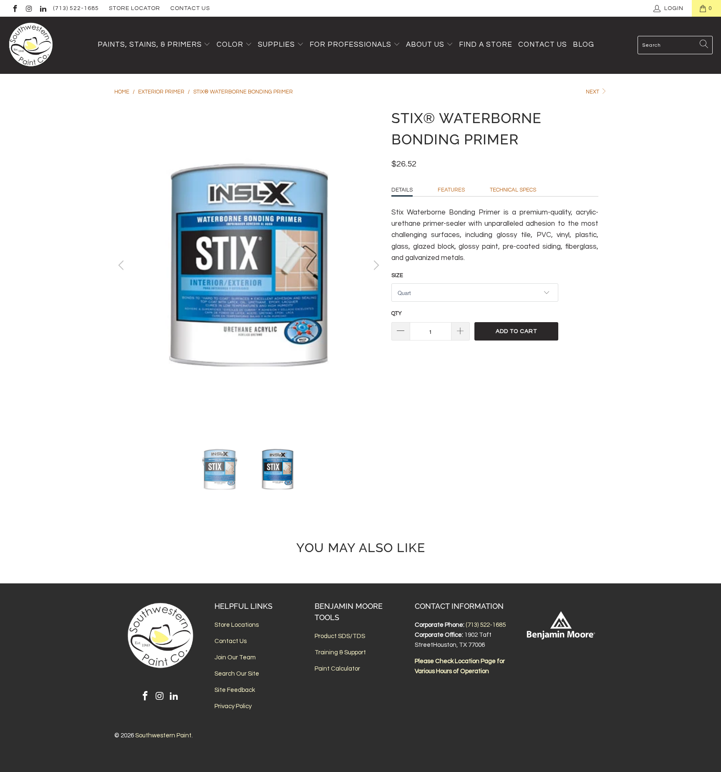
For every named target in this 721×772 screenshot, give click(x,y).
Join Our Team (235, 657)
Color (230, 44)
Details (402, 190)
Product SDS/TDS (340, 636)
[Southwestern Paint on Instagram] (29, 8)
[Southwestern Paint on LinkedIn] (42, 8)
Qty (396, 313)
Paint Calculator (337, 669)
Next (593, 92)
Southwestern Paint (163, 735)
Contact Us (190, 8)
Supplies (276, 44)
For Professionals (351, 44)
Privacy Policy (233, 706)
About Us (426, 44)
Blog (583, 44)
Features (451, 190)
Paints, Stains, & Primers (150, 44)
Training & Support (340, 652)
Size (397, 275)
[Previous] (122, 265)
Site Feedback (234, 690)
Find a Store (485, 44)
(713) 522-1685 (76, 8)
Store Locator (134, 8)
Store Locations (236, 625)
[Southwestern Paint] (31, 45)
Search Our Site (236, 674)
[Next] (375, 265)
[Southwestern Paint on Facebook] (14, 8)
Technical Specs (513, 190)
